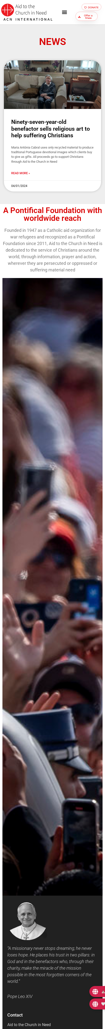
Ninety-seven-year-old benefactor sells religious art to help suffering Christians (50, 129)
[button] (65, 12)
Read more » (20, 173)
